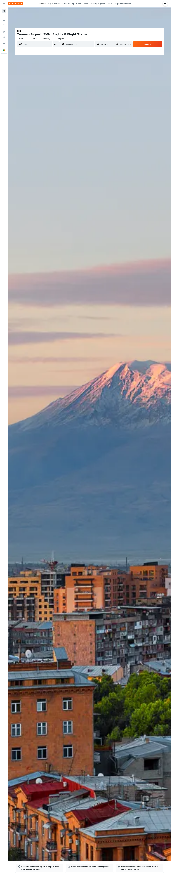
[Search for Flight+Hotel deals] (4, 25)
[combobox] (21, 39)
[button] (4, 3)
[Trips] (4, 43)
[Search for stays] (4, 15)
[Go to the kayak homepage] (15, 3)
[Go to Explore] (4, 32)
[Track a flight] (4, 37)
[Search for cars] (4, 20)
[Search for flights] (4, 10)
